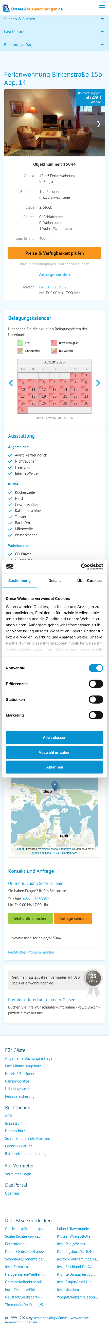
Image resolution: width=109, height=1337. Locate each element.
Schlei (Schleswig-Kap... (24, 1236)
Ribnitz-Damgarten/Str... (76, 1274)
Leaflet (19, 849)
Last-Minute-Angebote (23, 1066)
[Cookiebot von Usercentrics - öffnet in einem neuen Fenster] (81, 566)
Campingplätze (17, 1081)
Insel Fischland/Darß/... (75, 1266)
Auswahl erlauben (54, 752)
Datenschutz (15, 1130)
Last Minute (14, 31)
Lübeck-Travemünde (73, 1228)
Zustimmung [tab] (19, 580)
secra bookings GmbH (50, 1317)
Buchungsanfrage (19, 44)
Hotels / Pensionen (20, 1073)
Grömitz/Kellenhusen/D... (25, 1281)
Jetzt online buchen (30, 918)
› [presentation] (99, 122)
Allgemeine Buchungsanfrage (28, 1058)
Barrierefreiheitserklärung (26, 1153)
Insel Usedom (68, 1289)
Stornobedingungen (73, 263)
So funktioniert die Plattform (28, 1138)
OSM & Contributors (64, 853)
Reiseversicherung (19, 1096)
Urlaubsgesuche (18, 1088)
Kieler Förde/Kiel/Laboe (24, 1251)
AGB (8, 1115)
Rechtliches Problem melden (31, 952)
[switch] (96, 684)
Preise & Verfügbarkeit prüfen (54, 253)
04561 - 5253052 (52, 287)
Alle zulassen (54, 737)
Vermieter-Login (18, 1173)
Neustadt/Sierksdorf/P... (24, 1297)
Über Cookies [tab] (89, 580)
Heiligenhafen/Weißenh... (25, 1274)
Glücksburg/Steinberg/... (24, 1228)
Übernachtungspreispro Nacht (90, 97)
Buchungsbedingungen (38, 263)
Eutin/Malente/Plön (20, 1289)
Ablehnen (54, 767)
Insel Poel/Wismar (71, 1243)
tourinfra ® (67, 849)
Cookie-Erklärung (18, 1146)
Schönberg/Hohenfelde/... (26, 1259)
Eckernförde (15, 1243)
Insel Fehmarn (16, 1266)
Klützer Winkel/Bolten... (76, 1236)
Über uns (12, 1193)
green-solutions (41, 853)
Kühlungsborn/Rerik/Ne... (77, 1251)
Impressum (14, 1123)
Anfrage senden (54, 274)
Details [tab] (54, 580)
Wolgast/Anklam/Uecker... (77, 1297)
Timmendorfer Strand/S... (25, 1304)
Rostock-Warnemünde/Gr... (78, 1259)
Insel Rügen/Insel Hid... (75, 1281)
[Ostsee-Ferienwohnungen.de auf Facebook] (9, 1203)
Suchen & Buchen (19, 18)
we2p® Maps (50, 849)
